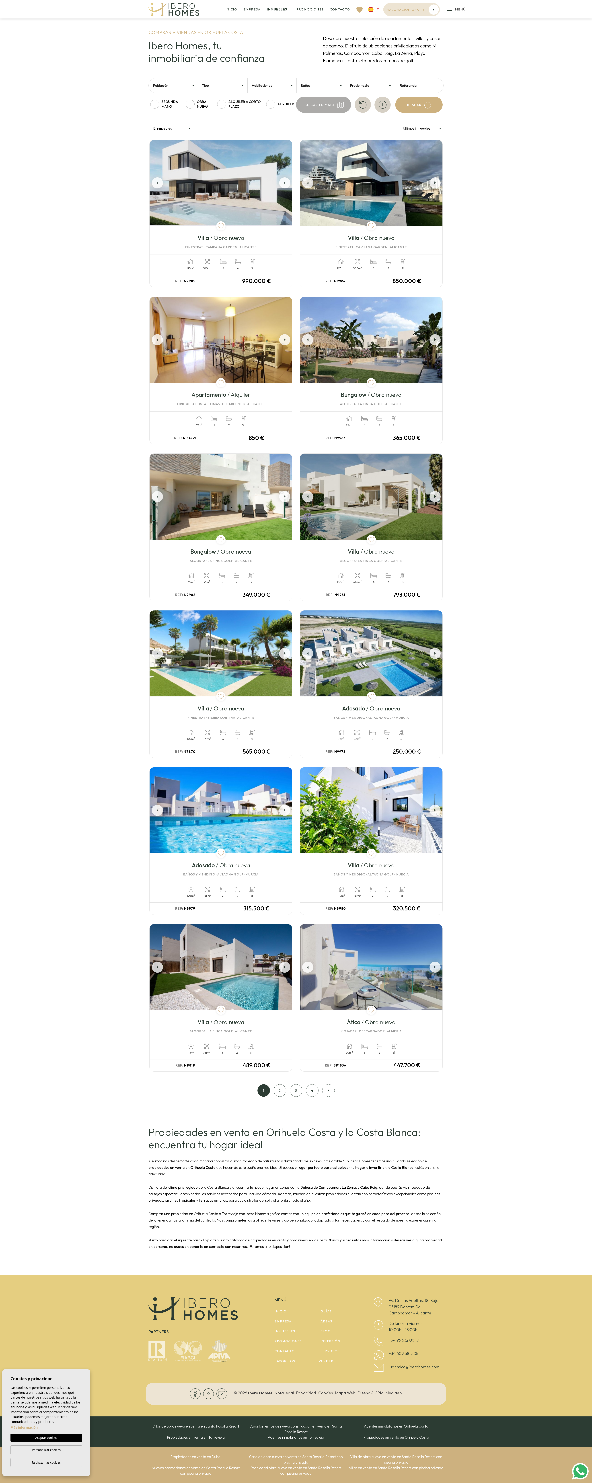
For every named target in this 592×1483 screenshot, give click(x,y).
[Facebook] (195, 1393)
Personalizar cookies (46, 1450)
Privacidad (306, 1392)
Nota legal (284, 1392)
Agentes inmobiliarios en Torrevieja (296, 1437)
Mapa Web (345, 1392)
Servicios (330, 1351)
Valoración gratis (406, 10)
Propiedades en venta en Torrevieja (196, 1437)
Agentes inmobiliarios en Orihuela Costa (396, 1426)
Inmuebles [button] (277, 9)
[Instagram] (209, 1393)
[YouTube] (221, 1393)
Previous (156, 183)
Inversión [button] (330, 1341)
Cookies (325, 1392)
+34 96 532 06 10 (404, 1340)
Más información (24, 1427)
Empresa (252, 9)
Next (285, 183)
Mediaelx (393, 1392)
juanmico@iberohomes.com (414, 1366)
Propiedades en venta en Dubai (195, 1456)
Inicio (231, 9)
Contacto (340, 9)
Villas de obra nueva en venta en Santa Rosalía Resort (195, 1426)
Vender (326, 1361)
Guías (326, 1311)
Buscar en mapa (319, 105)
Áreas (326, 1321)
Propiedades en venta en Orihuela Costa (396, 1437)
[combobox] (174, 85)
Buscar (415, 105)
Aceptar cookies (46, 1438)
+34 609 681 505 (403, 1353)
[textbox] (175, 85)
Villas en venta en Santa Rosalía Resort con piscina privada (396, 1467)
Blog (326, 1331)
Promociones (310, 9)
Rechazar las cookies (46, 1462)
